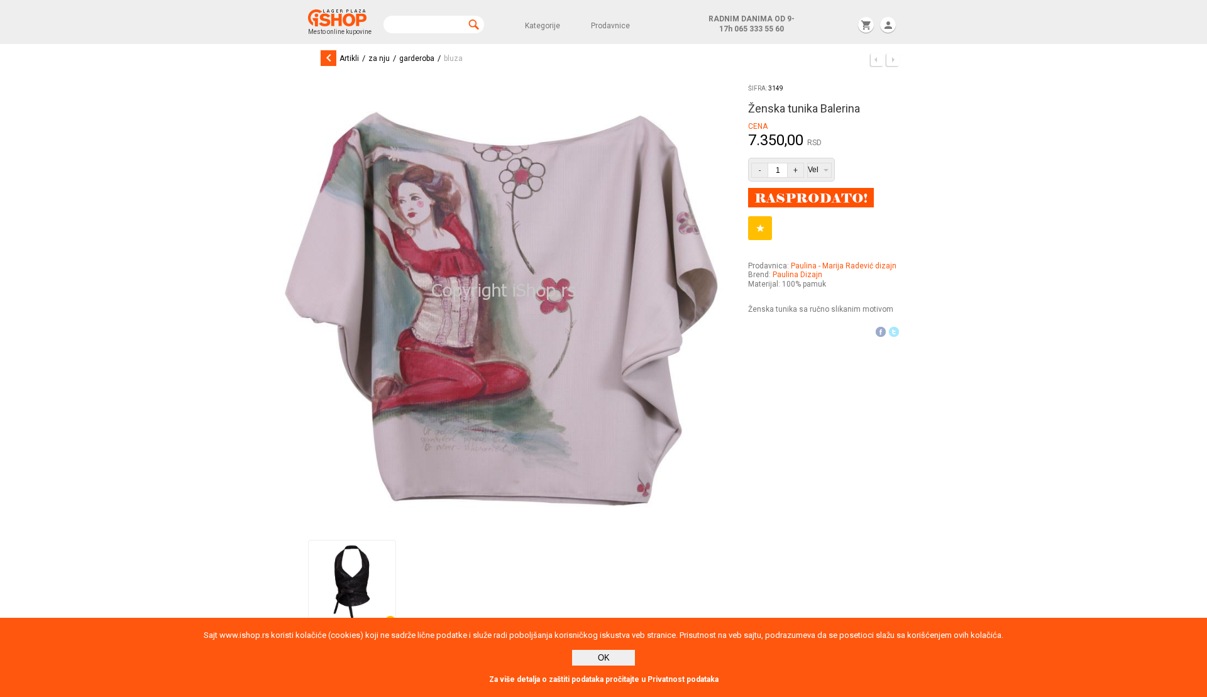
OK (604, 657)
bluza (453, 58)
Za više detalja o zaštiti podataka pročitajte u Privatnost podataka (604, 679)
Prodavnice (610, 25)
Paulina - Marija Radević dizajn (843, 265)
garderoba (416, 58)
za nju (379, 58)
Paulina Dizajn (797, 274)
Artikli (349, 58)
